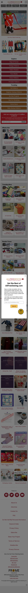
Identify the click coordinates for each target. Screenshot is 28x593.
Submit (14, 306)
